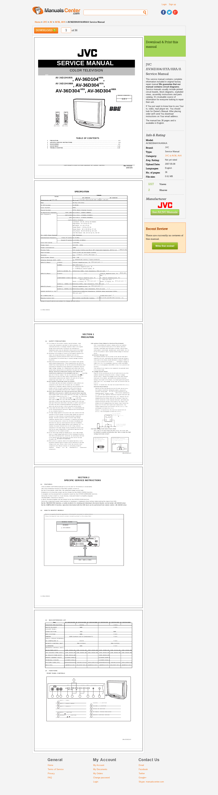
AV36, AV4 (60, 22)
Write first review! (164, 245)
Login (164, 4)
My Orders (98, 773)
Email (141, 765)
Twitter (142, 773)
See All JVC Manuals (164, 212)
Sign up (172, 4)
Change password (101, 777)
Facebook (143, 769)
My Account (98, 765)
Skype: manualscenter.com (151, 782)
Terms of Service (56, 769)
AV (51, 22)
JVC (45, 22)
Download (44, 30)
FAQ (50, 777)
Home (38, 22)
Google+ (143, 777)
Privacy (51, 773)
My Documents (100, 769)
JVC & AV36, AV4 (173, 155)
